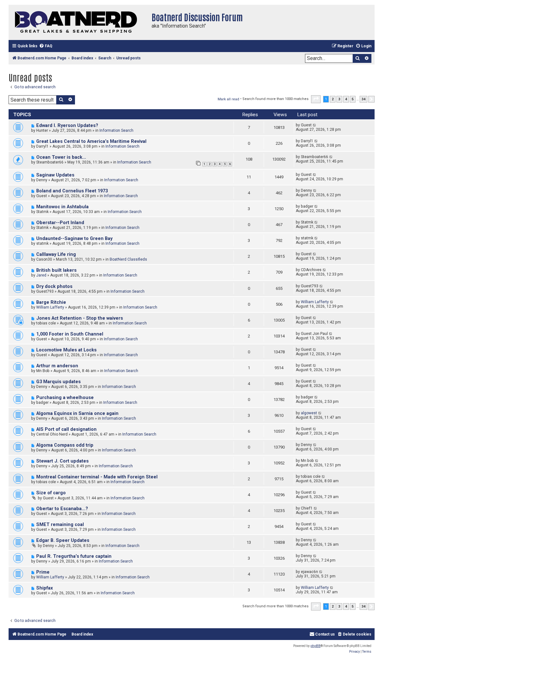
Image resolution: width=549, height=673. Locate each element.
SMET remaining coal (60, 524)
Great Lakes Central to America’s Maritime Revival (91, 141)
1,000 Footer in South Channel (69, 334)
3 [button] (339, 99)
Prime (43, 572)
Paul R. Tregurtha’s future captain (74, 556)
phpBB (315, 646)
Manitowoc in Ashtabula (62, 207)
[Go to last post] (315, 125)
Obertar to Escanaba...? (62, 508)
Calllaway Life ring (56, 254)
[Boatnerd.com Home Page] (78, 22)
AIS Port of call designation (66, 429)
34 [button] (363, 99)
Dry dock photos (54, 286)
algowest (309, 413)
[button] (316, 99)
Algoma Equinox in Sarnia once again (77, 413)
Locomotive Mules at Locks (66, 350)
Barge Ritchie (51, 302)
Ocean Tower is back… (61, 157)
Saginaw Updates (55, 175)
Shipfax (44, 588)
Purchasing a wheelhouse (65, 397)
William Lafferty (50, 307)
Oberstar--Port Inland (60, 222)
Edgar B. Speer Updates (62, 540)
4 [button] (346, 99)
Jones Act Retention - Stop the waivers (79, 318)
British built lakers (56, 270)
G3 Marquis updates (58, 381)
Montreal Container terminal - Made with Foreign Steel (97, 477)
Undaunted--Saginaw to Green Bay (74, 238)
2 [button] (333, 99)
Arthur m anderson (57, 366)
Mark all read (228, 99)
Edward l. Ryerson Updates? (67, 125)
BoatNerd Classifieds (128, 259)
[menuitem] (45, 46)
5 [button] (353, 99)
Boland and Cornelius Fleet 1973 (72, 191)
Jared (41, 275)
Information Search (116, 130)
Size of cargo (51, 493)
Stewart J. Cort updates (62, 461)
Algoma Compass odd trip (64, 445)
